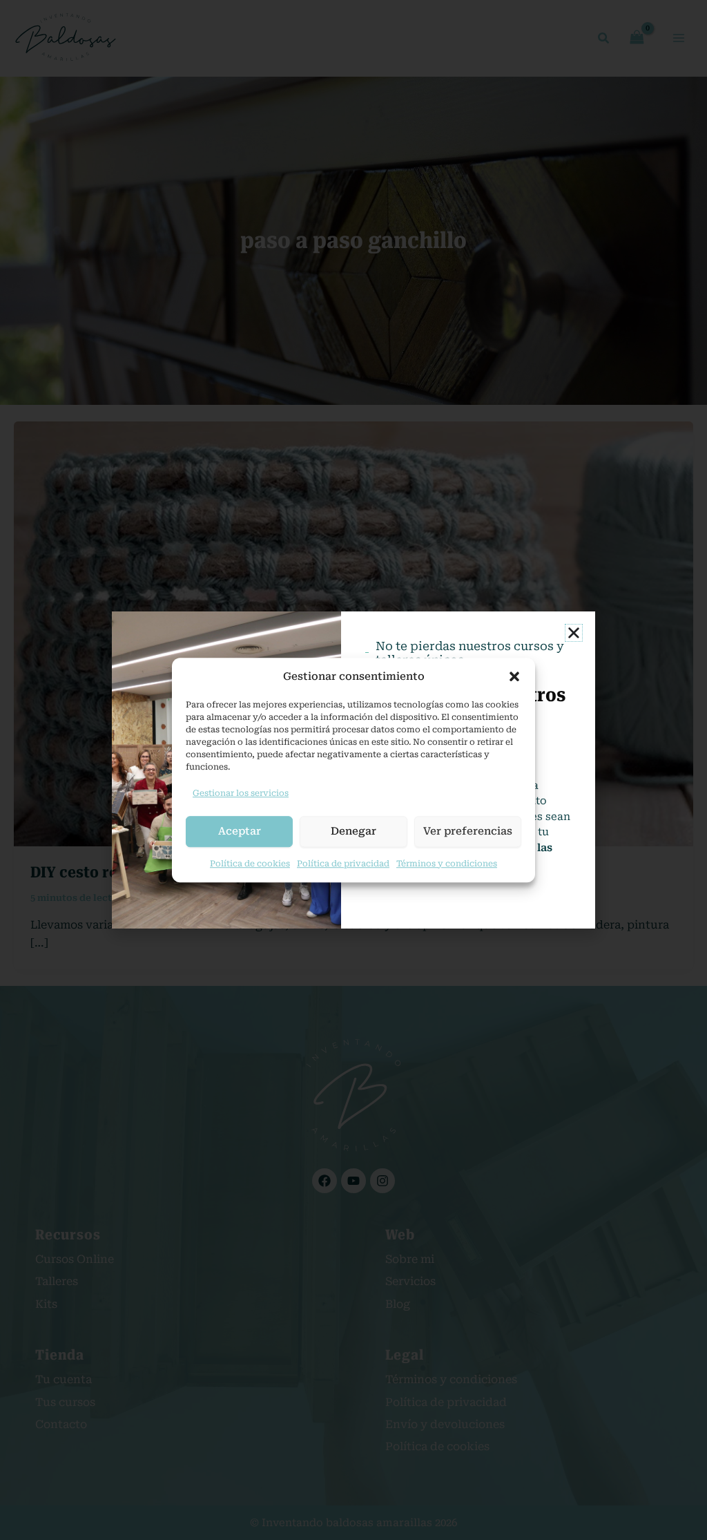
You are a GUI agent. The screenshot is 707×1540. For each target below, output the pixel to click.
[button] (514, 676)
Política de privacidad (343, 863)
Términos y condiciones (446, 863)
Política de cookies (250, 863)
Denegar (353, 831)
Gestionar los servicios (241, 793)
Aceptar (239, 831)
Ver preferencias (467, 831)
